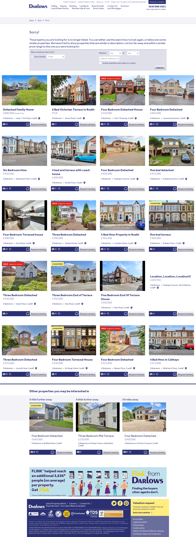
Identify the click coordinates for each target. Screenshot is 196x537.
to (123, 53)
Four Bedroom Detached (166, 109)
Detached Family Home (18, 109)
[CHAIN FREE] (51, 430)
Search (159, 67)
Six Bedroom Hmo (15, 170)
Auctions (125, 6)
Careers (73, 503)
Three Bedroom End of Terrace (72, 295)
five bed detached (162, 170)
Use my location (40, 56)
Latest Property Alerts (86, 2)
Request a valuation (157, 2)
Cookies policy (139, 528)
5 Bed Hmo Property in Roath (120, 234)
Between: (103, 53)
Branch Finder (98, 6)
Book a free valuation (141, 512)
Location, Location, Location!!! (170, 276)
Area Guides (98, 8)
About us (99, 2)
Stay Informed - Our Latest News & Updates (66, 506)
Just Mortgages (114, 8)
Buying (63, 6)
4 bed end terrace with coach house (71, 172)
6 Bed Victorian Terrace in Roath (73, 109)
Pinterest (126, 503)
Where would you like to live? (42, 52)
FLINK (107, 2)
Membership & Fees (81, 8)
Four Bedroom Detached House (122, 109)
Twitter (113, 503)
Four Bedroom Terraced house (23, 234)
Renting (73, 6)
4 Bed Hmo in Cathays (164, 359)
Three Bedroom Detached (69, 234)
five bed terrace (160, 234)
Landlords (84, 6)
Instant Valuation (69, 2)
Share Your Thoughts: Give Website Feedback (128, 2)
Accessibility (138, 519)
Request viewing (38, 124)
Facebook (120, 503)
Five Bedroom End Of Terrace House (120, 297)
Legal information (140, 522)
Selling (54, 6)
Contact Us (112, 6)
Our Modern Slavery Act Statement (147, 534)
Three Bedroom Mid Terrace (96, 435)
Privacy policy (138, 525)
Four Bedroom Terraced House (72, 359)
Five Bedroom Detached (47, 435)
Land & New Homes (60, 8)
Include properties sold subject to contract (119, 63)
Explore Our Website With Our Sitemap (148, 531)
